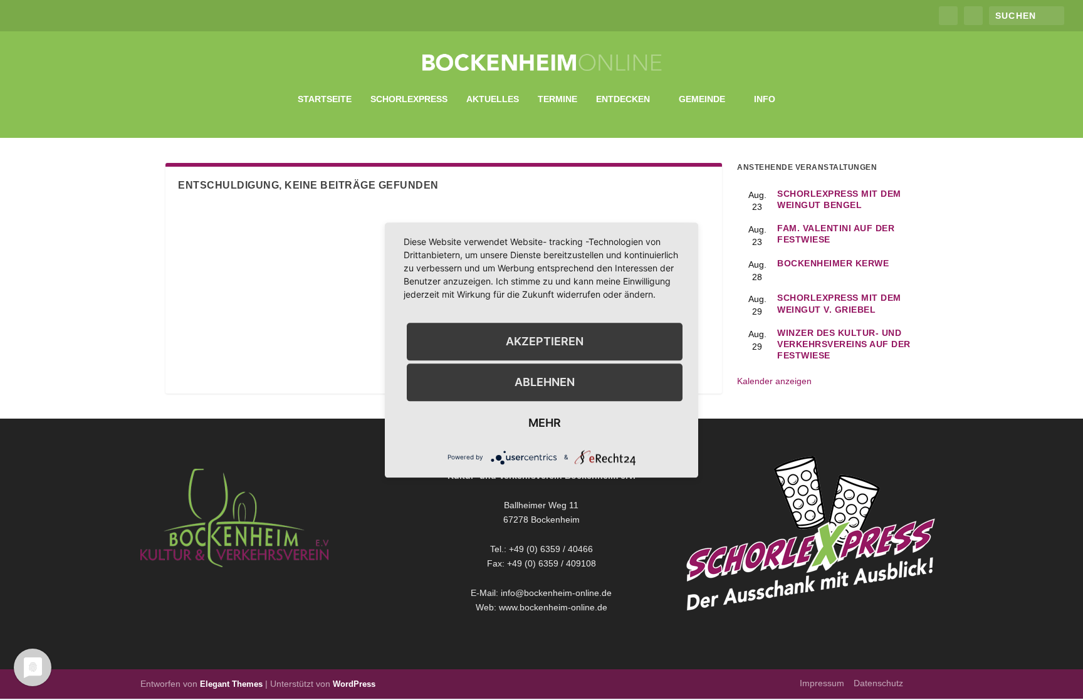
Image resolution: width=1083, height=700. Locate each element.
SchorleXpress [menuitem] (408, 99)
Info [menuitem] (764, 99)
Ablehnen (545, 382)
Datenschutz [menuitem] (878, 683)
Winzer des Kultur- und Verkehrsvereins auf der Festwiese (844, 344)
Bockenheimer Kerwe (833, 263)
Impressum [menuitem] (822, 683)
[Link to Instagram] (973, 15)
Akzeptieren (544, 341)
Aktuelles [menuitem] (492, 99)
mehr (544, 422)
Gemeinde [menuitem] (702, 99)
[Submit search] (1055, 15)
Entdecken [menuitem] (623, 99)
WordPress (354, 684)
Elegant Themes (231, 684)
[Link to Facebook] (948, 15)
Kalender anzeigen (774, 381)
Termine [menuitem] (557, 99)
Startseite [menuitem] (325, 99)
